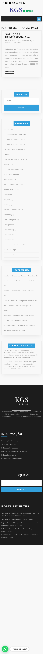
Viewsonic (8, 255)
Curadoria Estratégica (13, 139)
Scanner (7, 215)
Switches (7, 240)
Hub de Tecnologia (11, 169)
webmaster (25, 41)
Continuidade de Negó (13, 134)
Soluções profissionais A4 (18, 36)
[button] (5, 649)
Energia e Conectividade (14, 159)
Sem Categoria (10, 220)
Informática (8, 179)
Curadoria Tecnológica (13, 144)
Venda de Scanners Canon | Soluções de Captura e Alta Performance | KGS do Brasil (21, 281)
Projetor (7, 199)
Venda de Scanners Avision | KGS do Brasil (17, 519)
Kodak (6, 194)
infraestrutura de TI (12, 184)
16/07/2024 (12, 41)
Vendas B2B (9, 250)
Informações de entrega (10, 441)
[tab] (39, 19)
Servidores (8, 230)
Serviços (7, 225)
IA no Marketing (10, 174)
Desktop (7, 154)
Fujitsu (6, 164)
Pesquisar (22, 475)
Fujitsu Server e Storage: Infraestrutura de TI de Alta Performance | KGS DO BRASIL (20, 305)
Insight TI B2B (10, 189)
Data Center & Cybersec (14, 149)
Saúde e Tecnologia (12, 210)
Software (7, 235)
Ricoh (6, 205)
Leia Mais (9, 72)
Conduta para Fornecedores (11, 458)
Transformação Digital (13, 245)
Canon (6, 129)
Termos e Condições (8, 444)
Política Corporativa (8, 455)
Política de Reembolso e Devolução (14, 451)
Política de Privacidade (9, 448)
